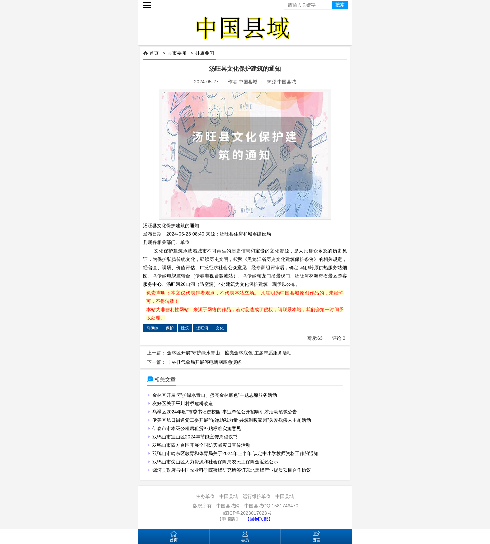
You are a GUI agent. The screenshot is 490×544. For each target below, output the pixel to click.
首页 (154, 53)
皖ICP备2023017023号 (247, 513)
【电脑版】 (228, 519)
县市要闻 (177, 53)
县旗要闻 (204, 53)
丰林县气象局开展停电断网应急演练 (204, 362)
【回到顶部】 (259, 519)
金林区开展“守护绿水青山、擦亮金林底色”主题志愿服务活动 (229, 352)
